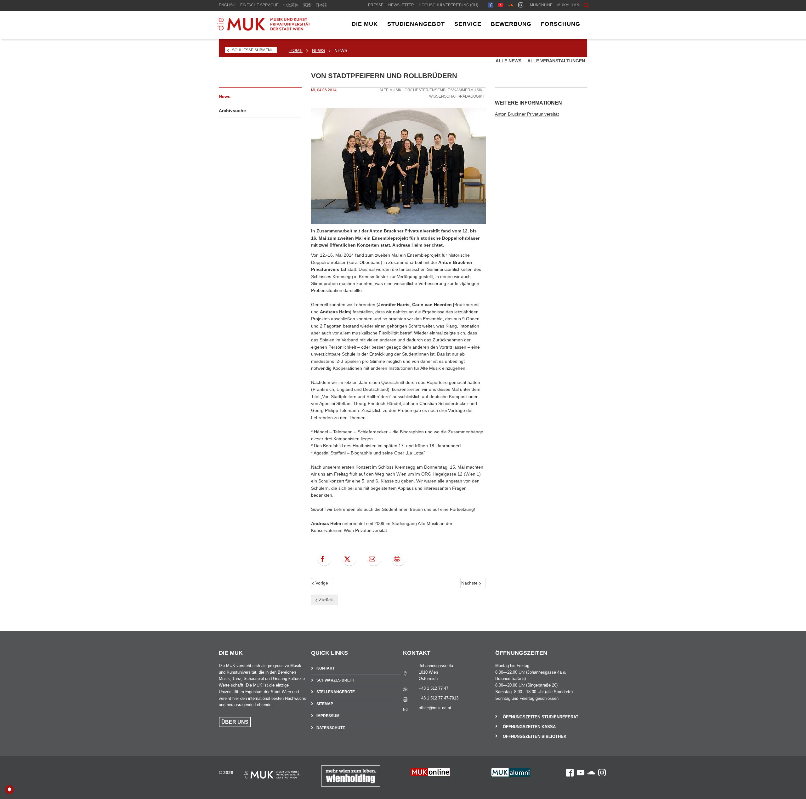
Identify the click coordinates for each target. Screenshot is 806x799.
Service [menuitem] (467, 24)
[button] (581, 4)
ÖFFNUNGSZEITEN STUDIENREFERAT (540, 717)
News (318, 50)
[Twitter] (349, 559)
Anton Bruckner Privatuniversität (527, 114)
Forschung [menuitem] (560, 24)
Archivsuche (232, 110)
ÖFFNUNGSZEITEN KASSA (529, 726)
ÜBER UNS (234, 722)
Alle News (509, 60)
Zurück (325, 599)
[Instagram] (521, 5)
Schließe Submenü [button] (253, 50)
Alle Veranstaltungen (556, 60)
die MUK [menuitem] (365, 24)
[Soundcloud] (511, 5)
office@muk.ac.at (435, 707)
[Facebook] (490, 5)
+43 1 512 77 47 (433, 688)
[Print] (399, 559)
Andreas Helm (326, 523)
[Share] (374, 559)
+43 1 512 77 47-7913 (438, 698)
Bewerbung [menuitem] (511, 24)
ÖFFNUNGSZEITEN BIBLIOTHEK (534, 736)
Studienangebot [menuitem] (416, 24)
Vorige (321, 582)
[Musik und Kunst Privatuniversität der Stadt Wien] (263, 29)
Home (296, 50)
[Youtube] (501, 5)
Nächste (470, 582)
